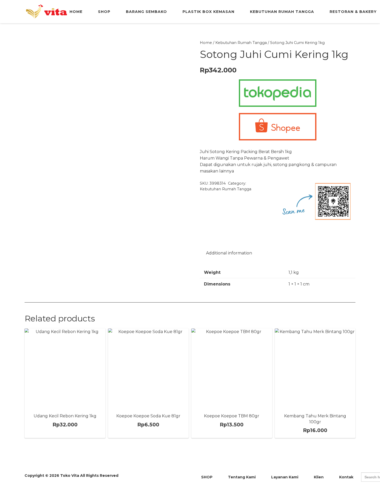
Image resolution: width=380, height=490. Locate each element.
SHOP (206, 477)
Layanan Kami (284, 477)
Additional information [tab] (229, 253)
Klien (319, 477)
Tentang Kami (242, 477)
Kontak (346, 477)
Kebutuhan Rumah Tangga (241, 42)
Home (206, 42)
